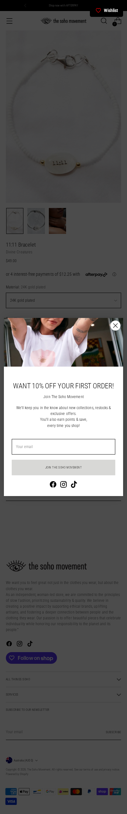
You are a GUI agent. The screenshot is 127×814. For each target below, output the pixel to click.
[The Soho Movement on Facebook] (53, 485)
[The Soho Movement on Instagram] (63, 485)
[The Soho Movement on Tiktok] (74, 485)
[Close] (115, 326)
